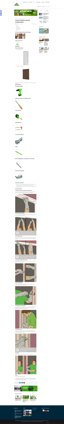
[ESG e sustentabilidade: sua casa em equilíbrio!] (33, 397)
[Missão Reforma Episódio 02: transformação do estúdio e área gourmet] (30, 415)
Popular (41, 10)
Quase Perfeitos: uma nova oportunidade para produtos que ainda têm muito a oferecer (46, 43)
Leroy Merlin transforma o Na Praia (41, 42)
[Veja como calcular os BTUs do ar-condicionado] (41, 22)
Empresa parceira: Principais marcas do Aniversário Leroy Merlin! (41, 51)
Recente (47, 10)
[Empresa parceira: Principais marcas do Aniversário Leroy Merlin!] (41, 48)
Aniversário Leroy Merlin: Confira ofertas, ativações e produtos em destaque (26, 400)
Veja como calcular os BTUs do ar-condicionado (46, 22)
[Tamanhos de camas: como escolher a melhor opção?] (24, 413)
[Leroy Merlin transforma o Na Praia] (41, 39)
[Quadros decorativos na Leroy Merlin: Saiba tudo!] (18, 397)
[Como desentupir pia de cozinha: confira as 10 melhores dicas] (27, 412)
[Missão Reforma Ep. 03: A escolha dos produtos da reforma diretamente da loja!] (27, 415)
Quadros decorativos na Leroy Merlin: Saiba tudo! (18, 400)
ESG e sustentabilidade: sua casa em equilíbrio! (33, 400)
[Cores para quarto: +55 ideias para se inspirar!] (30, 413)
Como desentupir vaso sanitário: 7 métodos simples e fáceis (46, 14)
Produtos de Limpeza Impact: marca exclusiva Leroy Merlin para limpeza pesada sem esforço (46, 18)
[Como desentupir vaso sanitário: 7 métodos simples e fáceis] (41, 14)
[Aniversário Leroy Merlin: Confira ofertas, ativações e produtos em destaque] (26, 397)
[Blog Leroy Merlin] (16, 4)
